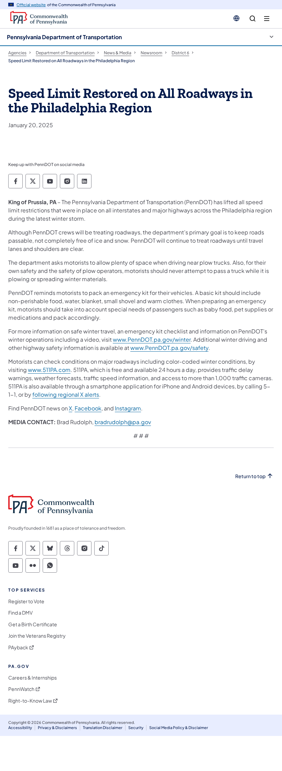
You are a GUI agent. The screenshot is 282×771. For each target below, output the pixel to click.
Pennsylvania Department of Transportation (64, 37)
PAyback (18, 647)
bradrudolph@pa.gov (123, 422)
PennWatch (21, 689)
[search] (253, 18)
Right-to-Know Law (30, 701)
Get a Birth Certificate (32, 624)
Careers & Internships (32, 678)
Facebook (88, 408)
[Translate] (236, 18)
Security (135, 727)
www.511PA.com (49, 369)
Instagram (128, 408)
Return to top (250, 476)
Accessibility (20, 727)
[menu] (267, 18)
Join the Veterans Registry (37, 636)
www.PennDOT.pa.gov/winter (152, 339)
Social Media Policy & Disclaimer (178, 727)
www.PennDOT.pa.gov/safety (169, 347)
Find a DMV (20, 613)
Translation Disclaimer (102, 727)
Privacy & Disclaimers (57, 727)
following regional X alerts (65, 394)
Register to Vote (26, 601)
